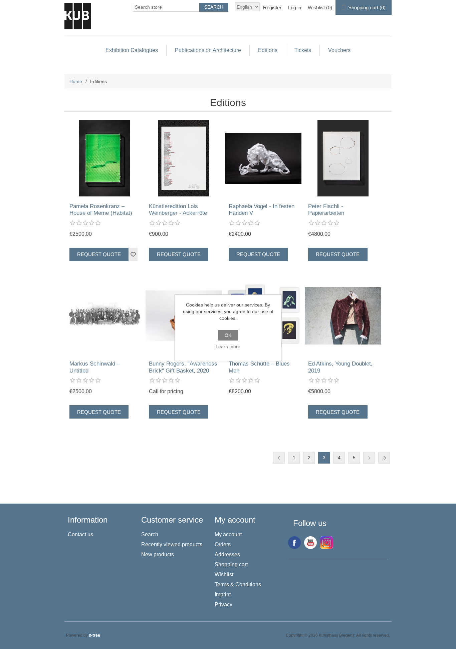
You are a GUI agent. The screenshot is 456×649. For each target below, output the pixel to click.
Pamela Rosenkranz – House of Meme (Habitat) (100, 209)
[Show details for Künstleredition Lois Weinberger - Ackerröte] (184, 158)
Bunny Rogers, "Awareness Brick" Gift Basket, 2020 (183, 367)
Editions (267, 50)
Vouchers (339, 50)
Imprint (223, 594)
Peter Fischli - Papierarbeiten (326, 209)
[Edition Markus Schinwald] (104, 316)
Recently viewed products (171, 544)
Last (384, 458)
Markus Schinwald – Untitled (94, 367)
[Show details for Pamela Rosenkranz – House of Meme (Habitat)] (104, 158)
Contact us (80, 534)
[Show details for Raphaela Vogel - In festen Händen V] (263, 158)
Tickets (302, 50)
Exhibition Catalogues (131, 50)
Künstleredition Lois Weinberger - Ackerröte (178, 209)
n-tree (94, 635)
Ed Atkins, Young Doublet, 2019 (340, 367)
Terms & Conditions (238, 584)
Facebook (294, 542)
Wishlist (224, 574)
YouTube (310, 542)
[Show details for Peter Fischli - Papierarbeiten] (343, 158)
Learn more (228, 346)
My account (228, 534)
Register (272, 7)
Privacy (223, 604)
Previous (279, 458)
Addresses (227, 554)
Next (369, 458)
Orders (223, 544)
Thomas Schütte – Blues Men (259, 367)
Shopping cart (231, 564)
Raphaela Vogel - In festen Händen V (261, 209)
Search (149, 534)
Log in (294, 7)
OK (228, 335)
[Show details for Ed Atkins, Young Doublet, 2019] (343, 316)
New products (157, 554)
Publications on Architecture (208, 50)
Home (75, 81)
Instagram (326, 542)
